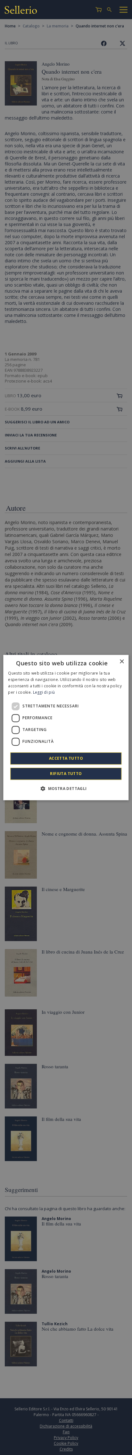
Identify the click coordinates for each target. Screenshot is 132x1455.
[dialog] (65, 727)
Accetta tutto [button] (66, 758)
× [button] (121, 661)
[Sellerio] (21, 11)
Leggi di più (44, 692)
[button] (66, 788)
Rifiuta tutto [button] (66, 773)
